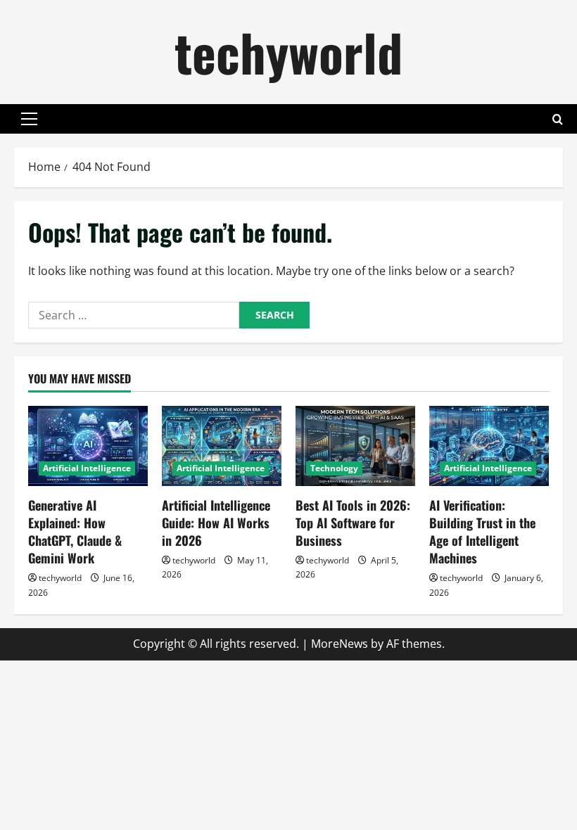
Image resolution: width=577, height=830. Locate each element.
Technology (334, 468)
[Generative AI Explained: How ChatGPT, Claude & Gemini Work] (88, 445)
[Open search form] (557, 119)
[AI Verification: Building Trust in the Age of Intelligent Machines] (489, 445)
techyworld (288, 51)
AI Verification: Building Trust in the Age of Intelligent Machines (482, 532)
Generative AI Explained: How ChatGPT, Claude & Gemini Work (75, 532)
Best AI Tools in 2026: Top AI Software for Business (353, 522)
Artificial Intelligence (87, 468)
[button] (29, 119)
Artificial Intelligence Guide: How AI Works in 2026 (216, 522)
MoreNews (339, 643)
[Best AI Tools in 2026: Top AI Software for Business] (355, 445)
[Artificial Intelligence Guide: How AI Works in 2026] (221, 445)
